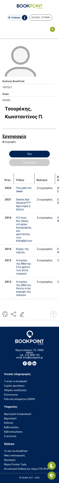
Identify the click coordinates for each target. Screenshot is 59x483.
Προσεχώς (10, 460)
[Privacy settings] (52, 475)
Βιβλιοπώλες (11, 427)
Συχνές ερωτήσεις (14, 385)
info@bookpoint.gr (33, 357)
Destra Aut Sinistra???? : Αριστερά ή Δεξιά (24, 204)
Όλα (29, 154)
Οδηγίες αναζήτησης (15, 390)
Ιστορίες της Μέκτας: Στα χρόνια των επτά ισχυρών (24, 267)
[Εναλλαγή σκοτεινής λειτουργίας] (52, 466)
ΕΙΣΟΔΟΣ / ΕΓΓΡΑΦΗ (41, 17)
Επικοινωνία (11, 394)
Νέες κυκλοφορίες (14, 455)
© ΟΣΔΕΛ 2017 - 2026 (29, 478)
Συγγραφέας (29, 162)
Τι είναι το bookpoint (15, 381)
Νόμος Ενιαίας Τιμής (15, 464)
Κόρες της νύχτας (22, 250)
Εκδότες (8, 423)
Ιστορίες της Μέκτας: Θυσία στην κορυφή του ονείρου (24, 288)
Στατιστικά (10, 436)
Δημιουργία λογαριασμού (17, 414)
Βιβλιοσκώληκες (13, 431)
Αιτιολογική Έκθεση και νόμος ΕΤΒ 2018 (26, 469)
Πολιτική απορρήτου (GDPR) (19, 399)
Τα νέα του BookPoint (16, 451)
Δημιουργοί (10, 418)
